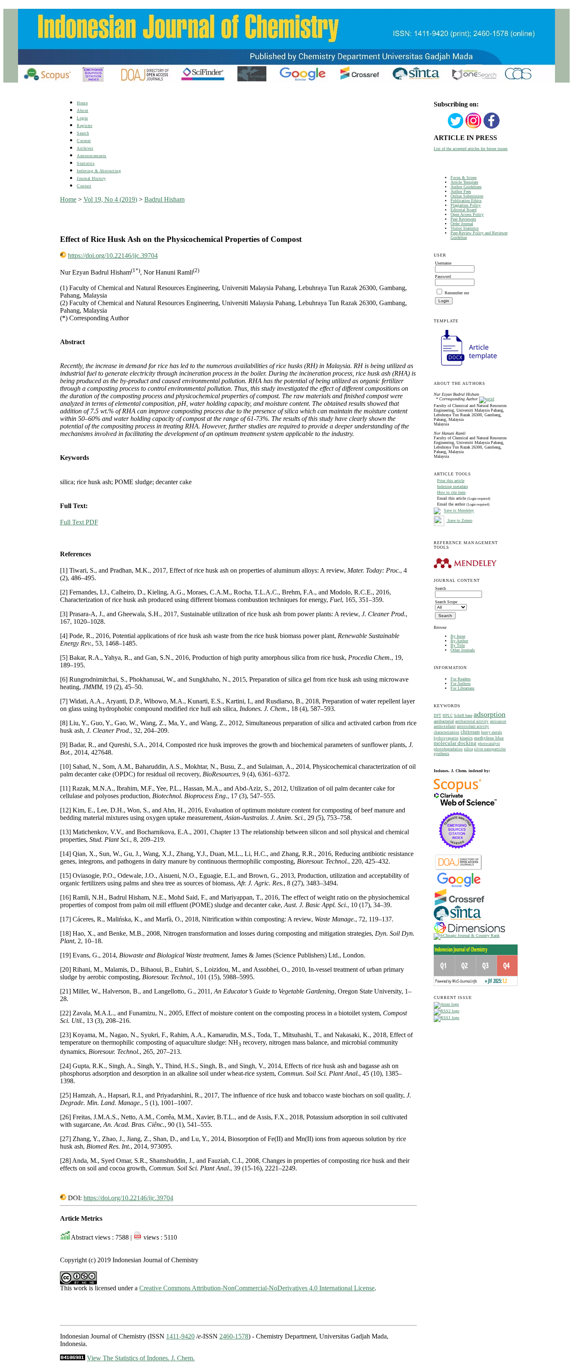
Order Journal (462, 223)
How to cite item (451, 492)
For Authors (461, 683)
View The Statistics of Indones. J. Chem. (141, 1358)
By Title (458, 645)
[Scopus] (457, 791)
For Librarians (462, 688)
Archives (85, 148)
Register (84, 125)
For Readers (461, 679)
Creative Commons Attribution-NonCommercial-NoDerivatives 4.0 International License (257, 1288)
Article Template (464, 182)
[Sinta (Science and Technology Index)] (457, 920)
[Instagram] (473, 127)
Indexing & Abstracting (99, 171)
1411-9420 (180, 1336)
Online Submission (467, 196)
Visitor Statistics (465, 228)
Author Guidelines (466, 186)
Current (84, 140)
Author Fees (461, 191)
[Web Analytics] (72, 1358)
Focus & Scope (464, 177)
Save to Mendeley (459, 510)
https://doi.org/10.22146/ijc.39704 (113, 255)
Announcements (92, 155)
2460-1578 (233, 1336)
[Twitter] (455, 127)
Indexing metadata (452, 486)
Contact (84, 186)
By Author (459, 640)
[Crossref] (459, 904)
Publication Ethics (466, 200)
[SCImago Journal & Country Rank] (467, 935)
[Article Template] (465, 366)
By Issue (458, 636)
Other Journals (463, 650)
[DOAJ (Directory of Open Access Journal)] (458, 869)
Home (82, 103)
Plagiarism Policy (466, 205)
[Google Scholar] (458, 886)
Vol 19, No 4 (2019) (110, 199)
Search (83, 133)
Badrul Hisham (164, 199)
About (83, 110)
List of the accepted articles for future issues (471, 148)
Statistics (85, 163)
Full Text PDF (79, 522)
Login (82, 118)
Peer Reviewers (463, 219)
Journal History (91, 178)
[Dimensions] (469, 931)
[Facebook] (491, 127)
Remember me (457, 293)
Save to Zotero (459, 520)
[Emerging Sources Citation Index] (457, 853)
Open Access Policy (467, 214)
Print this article (450, 480)
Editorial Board (464, 210)
